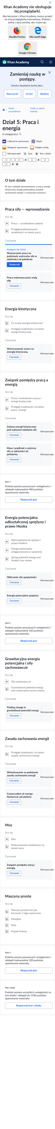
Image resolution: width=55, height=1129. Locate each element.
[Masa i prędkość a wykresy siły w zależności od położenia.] (21, 160)
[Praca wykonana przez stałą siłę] (8, 160)
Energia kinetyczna (20, 309)
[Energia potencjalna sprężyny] (34, 160)
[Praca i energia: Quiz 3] (13, 164)
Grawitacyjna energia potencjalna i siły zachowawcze (22, 663)
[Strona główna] (3, 110)
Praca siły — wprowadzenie (27, 209)
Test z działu (10, 988)
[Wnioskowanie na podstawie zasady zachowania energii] (47, 160)
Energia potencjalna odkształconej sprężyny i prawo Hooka (25, 522)
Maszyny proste (18, 896)
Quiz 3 (8, 953)
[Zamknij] (50, 2)
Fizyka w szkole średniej (37, 110)
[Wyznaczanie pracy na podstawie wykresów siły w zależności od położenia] (4, 160)
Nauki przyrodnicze (14, 110)
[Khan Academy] (14, 62)
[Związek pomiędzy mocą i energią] (8, 164)
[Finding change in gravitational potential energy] (43, 160)
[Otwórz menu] (51, 62)
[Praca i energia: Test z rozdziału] (17, 164)
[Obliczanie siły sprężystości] (30, 160)
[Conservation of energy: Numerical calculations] (4, 164)
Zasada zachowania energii (27, 739)
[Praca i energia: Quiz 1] (26, 160)
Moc (9, 825)
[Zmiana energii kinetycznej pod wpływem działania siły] (17, 160)
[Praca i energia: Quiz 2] (38, 160)
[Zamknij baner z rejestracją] (49, 72)
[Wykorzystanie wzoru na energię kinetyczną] (13, 160)
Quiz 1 (8, 482)
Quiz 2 (8, 623)
